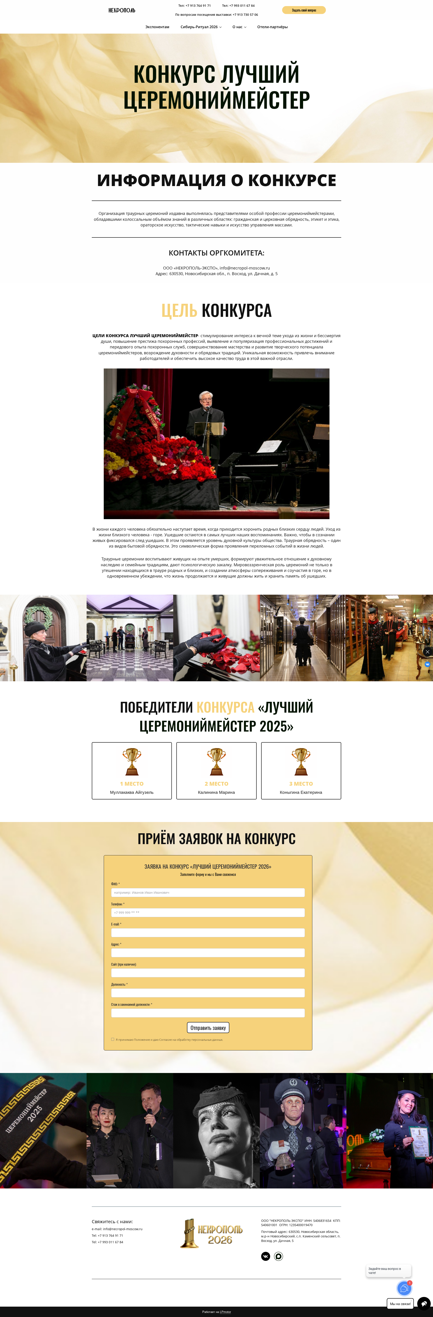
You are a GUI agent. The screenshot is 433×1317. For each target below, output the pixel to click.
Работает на (216, 1312)
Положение (142, 1040)
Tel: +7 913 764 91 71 (107, 1235)
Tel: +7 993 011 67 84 (107, 1242)
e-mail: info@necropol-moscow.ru (117, 1229)
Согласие (165, 1040)
